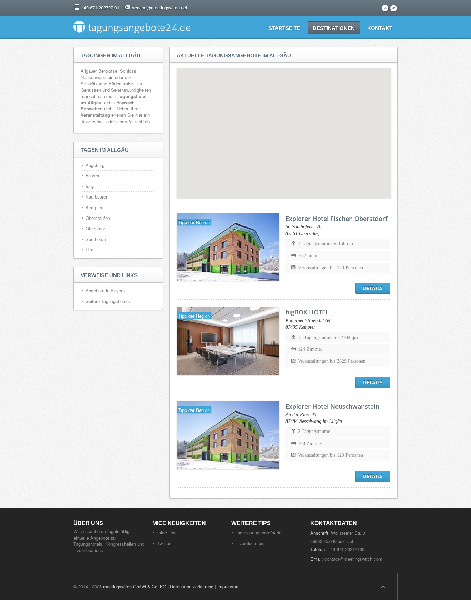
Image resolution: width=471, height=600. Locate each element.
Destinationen (334, 28)
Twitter (163, 543)
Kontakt (379, 28)
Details (373, 288)
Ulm (89, 249)
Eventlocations (251, 543)
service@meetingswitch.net (159, 7)
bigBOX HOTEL (307, 312)
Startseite (284, 28)
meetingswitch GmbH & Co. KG (134, 586)
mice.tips (166, 532)
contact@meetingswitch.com (353, 558)
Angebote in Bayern (105, 290)
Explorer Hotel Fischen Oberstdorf (336, 218)
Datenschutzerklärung (191, 586)
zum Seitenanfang (383, 586)
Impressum (228, 586)
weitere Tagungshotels (108, 301)
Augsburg (95, 165)
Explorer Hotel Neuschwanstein (332, 406)
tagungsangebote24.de (258, 532)
